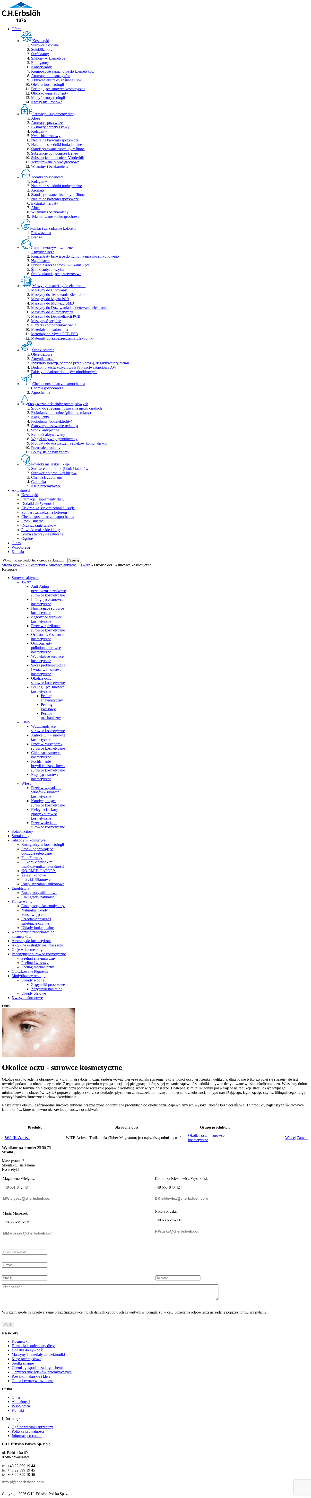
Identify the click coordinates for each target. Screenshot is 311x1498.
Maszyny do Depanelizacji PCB (55, 316)
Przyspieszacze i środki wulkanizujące (60, 265)
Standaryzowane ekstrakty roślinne (58, 149)
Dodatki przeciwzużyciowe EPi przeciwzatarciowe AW (73, 367)
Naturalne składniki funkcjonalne (56, 144)
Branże (36, 237)
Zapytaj (302, 1138)
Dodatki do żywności (37, 503)
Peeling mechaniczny (51, 715)
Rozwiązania (41, 233)
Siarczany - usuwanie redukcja (54, 426)
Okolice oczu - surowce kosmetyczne (48, 680)
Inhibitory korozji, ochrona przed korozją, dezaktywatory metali (80, 363)
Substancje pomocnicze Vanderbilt (57, 158)
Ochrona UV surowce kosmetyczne (48, 636)
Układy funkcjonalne (37, 928)
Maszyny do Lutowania (49, 290)
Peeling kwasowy (48, 706)
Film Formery (32, 858)
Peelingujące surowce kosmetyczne (58, 89)
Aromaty (38, 190)
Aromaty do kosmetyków (50, 76)
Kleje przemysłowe (46, 486)
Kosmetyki (29, 495)
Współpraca (21, 547)
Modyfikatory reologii (48, 98)
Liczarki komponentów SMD (53, 325)
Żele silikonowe (33, 875)
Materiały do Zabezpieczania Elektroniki (62, 338)
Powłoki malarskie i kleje (40, 530)
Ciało (25, 722)
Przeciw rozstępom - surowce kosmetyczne (48, 746)
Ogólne (27, 538)
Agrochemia (40, 392)
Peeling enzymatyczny (52, 698)
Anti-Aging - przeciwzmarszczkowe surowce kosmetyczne (48, 590)
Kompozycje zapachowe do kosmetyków (63, 71)
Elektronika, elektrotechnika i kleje (48, 508)
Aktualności (21, 490)
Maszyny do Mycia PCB (50, 299)
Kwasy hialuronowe (46, 102)
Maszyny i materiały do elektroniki (38, 1354)
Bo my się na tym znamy (50, 452)
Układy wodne (32, 980)
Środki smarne (32, 521)
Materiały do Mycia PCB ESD (54, 334)
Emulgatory (40, 63)
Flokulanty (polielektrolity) (51, 421)
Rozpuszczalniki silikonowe (42, 884)
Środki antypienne (45, 430)
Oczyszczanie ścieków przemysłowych (42, 1372)
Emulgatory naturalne (37, 897)
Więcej (290, 1138)
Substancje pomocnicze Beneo (54, 153)
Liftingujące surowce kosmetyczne (47, 601)
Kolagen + (39, 131)
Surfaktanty (40, 54)
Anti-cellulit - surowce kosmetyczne (48, 737)
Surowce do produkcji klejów (54, 473)
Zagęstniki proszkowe (48, 984)
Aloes (35, 118)
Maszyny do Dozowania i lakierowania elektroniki (70, 308)
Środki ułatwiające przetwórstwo (56, 274)
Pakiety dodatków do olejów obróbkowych (64, 372)
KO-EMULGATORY (38, 871)
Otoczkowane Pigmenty (49, 93)
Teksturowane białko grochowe (55, 162)
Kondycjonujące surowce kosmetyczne (48, 803)
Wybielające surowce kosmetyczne (47, 658)
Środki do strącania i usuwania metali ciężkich (66, 408)
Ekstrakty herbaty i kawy (50, 127)
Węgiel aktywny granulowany (54, 439)
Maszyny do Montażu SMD (52, 303)
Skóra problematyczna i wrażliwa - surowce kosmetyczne (48, 669)
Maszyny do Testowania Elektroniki (58, 294)
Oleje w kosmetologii (47, 84)
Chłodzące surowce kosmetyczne (46, 755)
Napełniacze (40, 261)
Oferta (16, 29)
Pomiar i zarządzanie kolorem (44, 512)
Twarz (26, 582)
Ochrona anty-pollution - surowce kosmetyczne (46, 647)
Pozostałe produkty (45, 448)
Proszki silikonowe (36, 879)
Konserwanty (41, 67)
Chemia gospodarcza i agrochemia (47, 517)
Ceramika (38, 482)
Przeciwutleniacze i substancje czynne (36, 921)
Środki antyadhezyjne (47, 269)
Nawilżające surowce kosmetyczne (47, 610)
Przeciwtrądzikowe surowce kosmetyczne (48, 628)
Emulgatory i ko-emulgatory (43, 906)
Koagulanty (40, 417)
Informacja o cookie (27, 1436)
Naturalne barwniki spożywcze (55, 140)
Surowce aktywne (45, 45)
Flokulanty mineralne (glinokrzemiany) (61, 413)
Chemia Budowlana (46, 477)
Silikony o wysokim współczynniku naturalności (42, 864)
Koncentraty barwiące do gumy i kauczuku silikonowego (75, 256)
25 (39, 1148)
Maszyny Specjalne (46, 321)
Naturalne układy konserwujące (34, 912)
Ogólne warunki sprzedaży (32, 1427)
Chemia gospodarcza (47, 388)
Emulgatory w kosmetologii (42, 844)
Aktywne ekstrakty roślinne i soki (57, 80)
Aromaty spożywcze (47, 123)
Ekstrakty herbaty (44, 203)
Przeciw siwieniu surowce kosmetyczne (48, 825)
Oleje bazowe (41, 354)
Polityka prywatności (28, 1431)
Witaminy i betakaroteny (50, 166)
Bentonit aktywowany (48, 434)
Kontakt (18, 552)
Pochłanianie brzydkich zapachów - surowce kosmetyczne (48, 765)
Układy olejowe (33, 993)
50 (44, 1148)
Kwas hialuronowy (45, 136)
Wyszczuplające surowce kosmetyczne (48, 728)
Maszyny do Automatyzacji (52, 312)
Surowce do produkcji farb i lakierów (59, 468)
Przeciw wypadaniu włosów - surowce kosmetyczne (46, 792)
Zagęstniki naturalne (46, 989)
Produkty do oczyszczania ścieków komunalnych (69, 443)
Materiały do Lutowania (49, 329)
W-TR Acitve (17, 1137)
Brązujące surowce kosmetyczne (45, 776)
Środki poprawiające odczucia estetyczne (37, 851)
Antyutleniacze (42, 252)
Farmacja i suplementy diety (42, 499)
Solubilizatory (41, 49)
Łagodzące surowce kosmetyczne (46, 619)
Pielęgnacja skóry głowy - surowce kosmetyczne (44, 813)
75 (49, 1148)
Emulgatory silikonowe (39, 893)
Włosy (26, 783)
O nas (16, 543)
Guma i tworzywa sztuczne (42, 534)
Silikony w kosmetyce (48, 58)
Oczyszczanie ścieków (38, 525)
